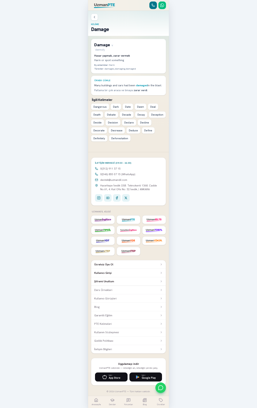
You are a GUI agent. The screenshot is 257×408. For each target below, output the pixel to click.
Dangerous (100, 106)
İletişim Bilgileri (103, 349)
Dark (116, 106)
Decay (141, 114)
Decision (113, 122)
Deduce (133, 130)
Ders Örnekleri (103, 290)
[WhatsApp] (162, 5)
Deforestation (119, 138)
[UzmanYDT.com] (103, 240)
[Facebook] (117, 198)
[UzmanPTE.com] (128, 219)
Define (148, 130)
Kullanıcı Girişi (103, 273)
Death (97, 114)
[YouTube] (108, 198)
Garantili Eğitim (103, 315)
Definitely (99, 138)
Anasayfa (96, 404)
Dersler (112, 404)
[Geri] (94, 17)
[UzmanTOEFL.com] (154, 230)
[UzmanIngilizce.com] (103, 219)
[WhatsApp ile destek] (160, 387)
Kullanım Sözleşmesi (106, 332)
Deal (153, 106)
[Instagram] (99, 198)
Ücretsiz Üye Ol (103, 264)
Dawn (140, 106)
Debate (111, 114)
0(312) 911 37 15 (110, 168)
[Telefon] (153, 5)
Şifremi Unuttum (104, 281)
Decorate (99, 130)
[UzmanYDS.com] (128, 240)
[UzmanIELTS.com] (154, 219)
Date (128, 106)
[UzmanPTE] (104, 5)
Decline (144, 122)
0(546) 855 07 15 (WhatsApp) (117, 174)
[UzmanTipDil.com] (103, 230)
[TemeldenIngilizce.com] (128, 230)
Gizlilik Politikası (103, 340)
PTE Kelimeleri (103, 323)
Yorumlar (128, 404)
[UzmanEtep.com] (103, 251)
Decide (98, 122)
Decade (126, 114)
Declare (129, 122)
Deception (157, 114)
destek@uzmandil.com (113, 180)
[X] (126, 198)
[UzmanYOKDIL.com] (154, 240)
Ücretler (161, 404)
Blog (97, 307)
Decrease (116, 130)
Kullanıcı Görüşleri (105, 298)
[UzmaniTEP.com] (128, 251)
